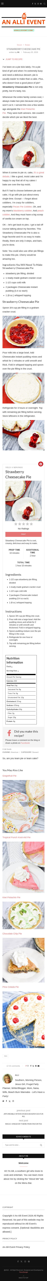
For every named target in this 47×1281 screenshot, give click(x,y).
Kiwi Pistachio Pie (11, 897)
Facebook (25, 743)
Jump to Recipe (14, 59)
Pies (5, 1056)
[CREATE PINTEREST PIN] (40, 464)
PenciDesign (23, 1272)
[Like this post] (28, 1066)
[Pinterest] (41, 3)
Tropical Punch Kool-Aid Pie (16, 837)
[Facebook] (32, 3)
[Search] (44, 3)
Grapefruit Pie (9, 776)
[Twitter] (35, 3)
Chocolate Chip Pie (12, 933)
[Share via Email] (38, 1066)
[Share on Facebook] (30, 1066)
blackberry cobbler (22, 210)
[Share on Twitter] (33, 1066)
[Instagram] (38, 3)
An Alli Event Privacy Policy (16, 1247)
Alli (18, 52)
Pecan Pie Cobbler (22, 206)
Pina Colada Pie (11, 987)
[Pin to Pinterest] (36, 1066)
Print (23, 534)
